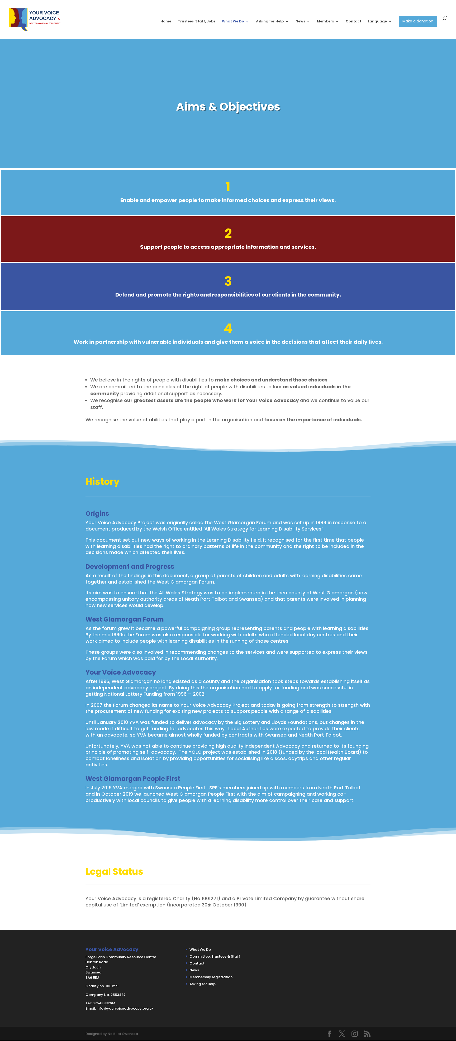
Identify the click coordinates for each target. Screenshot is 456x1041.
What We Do (233, 22)
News (300, 22)
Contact (353, 22)
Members (325, 22)
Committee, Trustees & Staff (214, 956)
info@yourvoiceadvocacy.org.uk (125, 1008)
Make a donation (417, 21)
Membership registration (210, 977)
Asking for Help (270, 22)
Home (165, 22)
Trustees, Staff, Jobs (196, 22)
